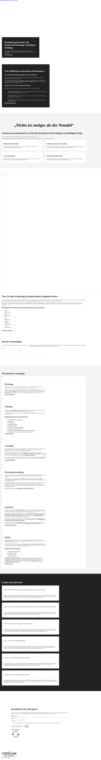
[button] (30, 589)
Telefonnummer (14, 716)
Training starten (9, 433)
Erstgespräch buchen (10, 103)
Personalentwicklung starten (26, 488)
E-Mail (12, 718)
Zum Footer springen (13, 0)
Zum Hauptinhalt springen (5, 0)
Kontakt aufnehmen (7, 330)
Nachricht (13, 720)
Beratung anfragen (10, 394)
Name (12, 715)
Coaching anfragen (10, 460)
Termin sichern (9, 563)
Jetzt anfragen (9, 54)
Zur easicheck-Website (10, 525)
